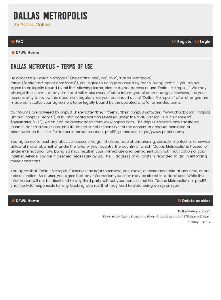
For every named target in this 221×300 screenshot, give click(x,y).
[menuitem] (17, 42)
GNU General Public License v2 (164, 117)
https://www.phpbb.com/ (161, 131)
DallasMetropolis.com (194, 211)
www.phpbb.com (119, 122)
